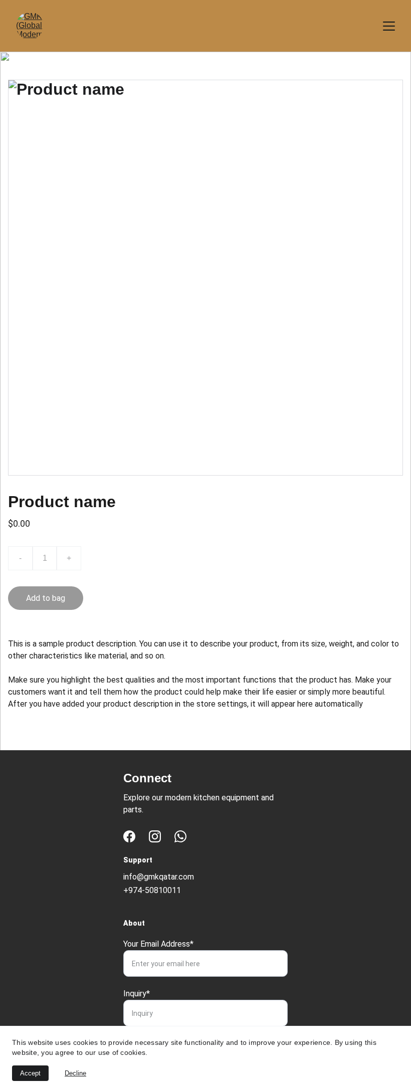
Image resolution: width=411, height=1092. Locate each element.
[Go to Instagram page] (155, 836)
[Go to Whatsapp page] (180, 836)
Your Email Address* (158, 944)
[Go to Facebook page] (129, 836)
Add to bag (45, 598)
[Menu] (389, 26)
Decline (75, 1073)
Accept (30, 1073)
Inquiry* (136, 993)
